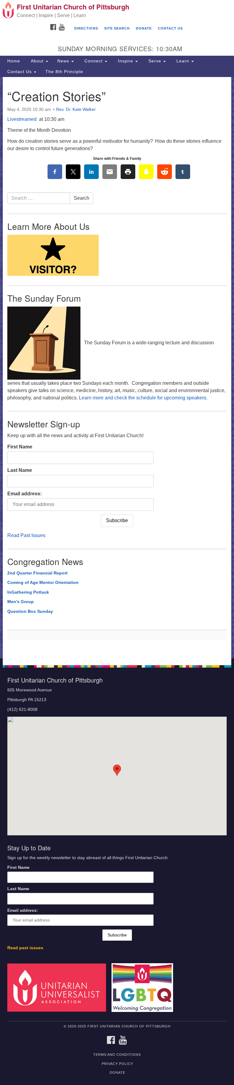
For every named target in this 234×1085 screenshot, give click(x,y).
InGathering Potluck (28, 592)
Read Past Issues (26, 535)
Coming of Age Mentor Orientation (43, 582)
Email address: (24, 493)
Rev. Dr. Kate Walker (76, 109)
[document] (117, 367)
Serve (155, 60)
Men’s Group (20, 601)
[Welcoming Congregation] (144, 987)
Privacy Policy (117, 1064)
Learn (183, 60)
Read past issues (25, 948)
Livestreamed (22, 119)
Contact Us (170, 28)
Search (81, 198)
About (37, 60)
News (64, 60)
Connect (93, 60)
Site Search (117, 28)
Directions (86, 28)
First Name (19, 446)
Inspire (125, 60)
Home (13, 60)
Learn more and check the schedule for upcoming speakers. (143, 397)
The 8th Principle (64, 71)
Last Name (19, 470)
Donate (144, 28)
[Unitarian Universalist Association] (58, 987)
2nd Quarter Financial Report (37, 573)
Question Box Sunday (30, 611)
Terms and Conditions (117, 1054)
